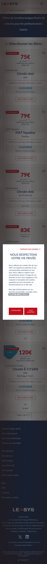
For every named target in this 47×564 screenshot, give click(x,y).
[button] (30, 249)
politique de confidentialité (19, 294)
